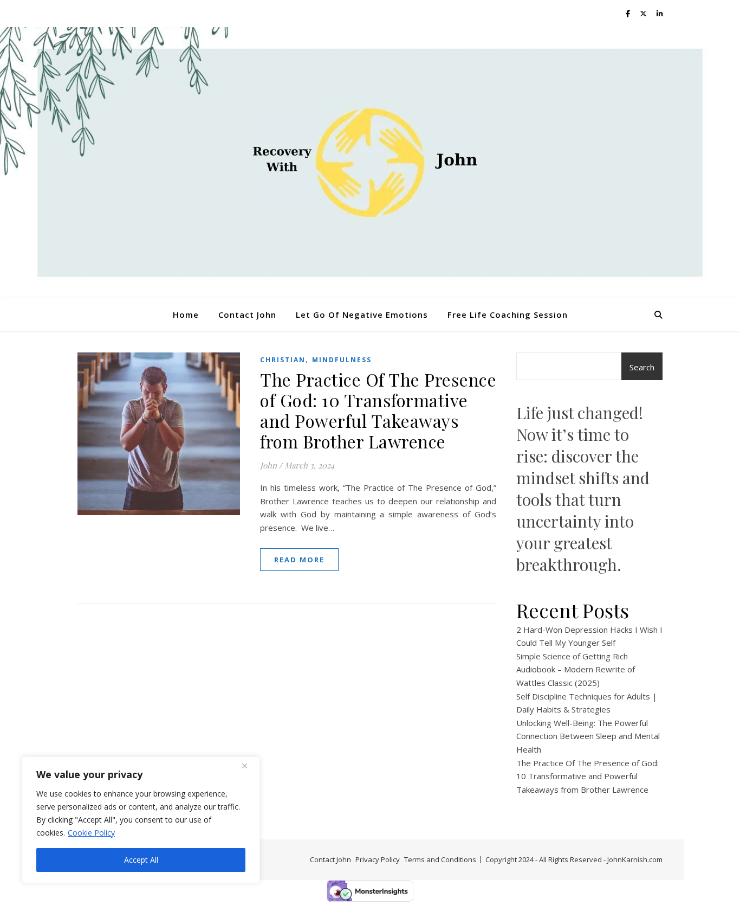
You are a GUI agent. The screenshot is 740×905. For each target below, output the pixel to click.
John (268, 465)
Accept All (141, 860)
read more (299, 559)
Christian (283, 359)
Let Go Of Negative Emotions (362, 314)
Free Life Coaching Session (507, 314)
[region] (141, 819)
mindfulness (342, 359)
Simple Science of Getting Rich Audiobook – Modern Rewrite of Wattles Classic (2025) (575, 669)
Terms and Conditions (440, 859)
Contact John (247, 314)
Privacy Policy (377, 859)
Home (186, 314)
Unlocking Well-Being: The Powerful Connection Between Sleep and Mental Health (588, 736)
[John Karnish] (370, 162)
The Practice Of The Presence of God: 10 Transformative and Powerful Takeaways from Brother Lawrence (378, 410)
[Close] (248, 765)
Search (641, 367)
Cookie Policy (91, 832)
